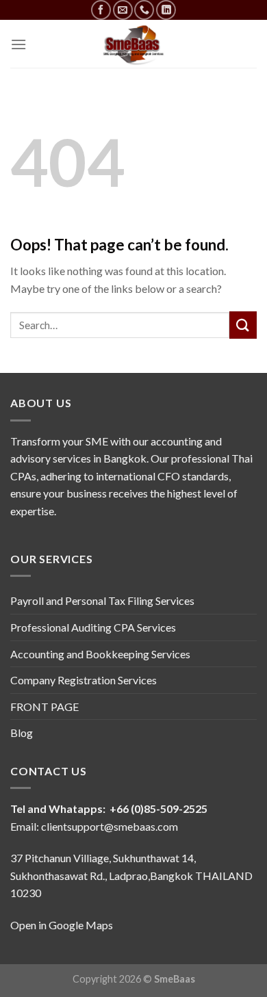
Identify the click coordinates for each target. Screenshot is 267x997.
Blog (21, 732)
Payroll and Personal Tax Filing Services (102, 600)
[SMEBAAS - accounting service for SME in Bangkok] (133, 44)
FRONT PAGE (44, 706)
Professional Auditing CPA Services (93, 627)
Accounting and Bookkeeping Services (100, 653)
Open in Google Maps (61, 924)
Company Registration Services (83, 679)
